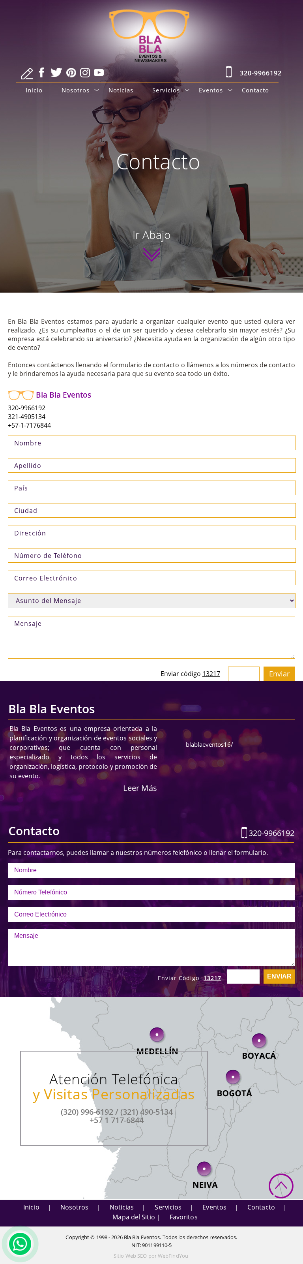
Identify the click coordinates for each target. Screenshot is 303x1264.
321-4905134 (26, 416)
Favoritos (184, 1217)
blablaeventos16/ (209, 744)
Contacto (255, 90)
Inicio (34, 90)
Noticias (120, 90)
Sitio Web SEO (130, 1255)
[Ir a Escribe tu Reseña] (27, 73)
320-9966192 (261, 73)
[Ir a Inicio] (151, 28)
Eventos (211, 90)
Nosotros (76, 90)
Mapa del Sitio (133, 1217)
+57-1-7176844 (29, 425)
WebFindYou (173, 1255)
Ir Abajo (151, 236)
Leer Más (140, 788)
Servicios (166, 90)
